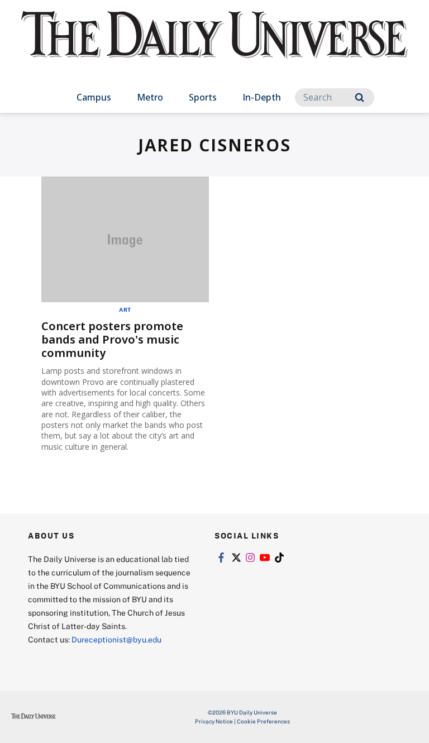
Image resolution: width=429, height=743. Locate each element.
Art (125, 309)
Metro (150, 97)
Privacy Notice (214, 721)
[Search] (359, 97)
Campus (94, 97)
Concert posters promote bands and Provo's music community (112, 339)
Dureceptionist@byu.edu (116, 639)
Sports (203, 97)
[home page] (214, 44)
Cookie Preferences (263, 721)
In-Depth (261, 97)
